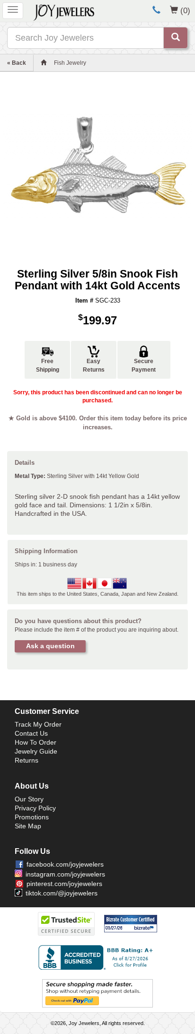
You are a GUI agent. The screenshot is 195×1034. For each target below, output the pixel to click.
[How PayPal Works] (97, 993)
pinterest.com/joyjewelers (64, 883)
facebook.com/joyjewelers (65, 864)
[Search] (175, 38)
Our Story (29, 799)
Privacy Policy (35, 808)
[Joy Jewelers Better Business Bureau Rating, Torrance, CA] (97, 957)
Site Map (28, 826)
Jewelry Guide (36, 751)
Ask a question (50, 646)
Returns (26, 760)
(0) (185, 10)
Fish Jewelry (70, 63)
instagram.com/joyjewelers (65, 874)
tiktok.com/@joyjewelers (62, 893)
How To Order (35, 742)
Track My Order (38, 724)
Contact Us (31, 733)
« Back (16, 63)
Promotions (32, 817)
